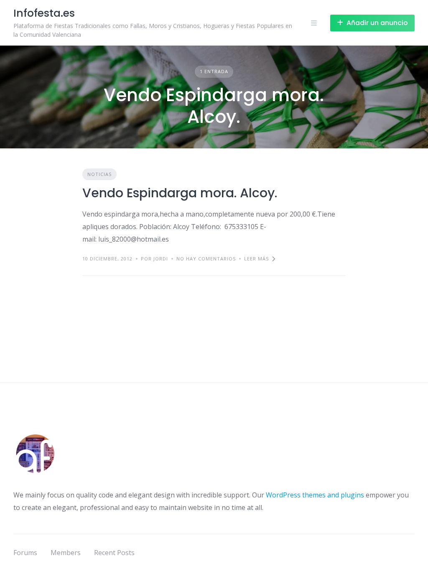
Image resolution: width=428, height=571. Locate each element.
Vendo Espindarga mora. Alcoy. (179, 193)
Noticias (99, 174)
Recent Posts (114, 552)
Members (66, 552)
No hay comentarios (206, 258)
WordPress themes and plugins (315, 495)
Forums (25, 552)
